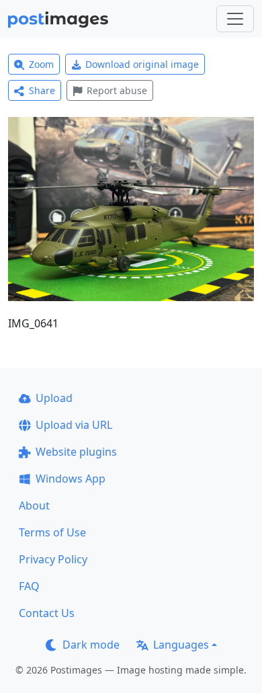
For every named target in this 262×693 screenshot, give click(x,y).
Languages (181, 644)
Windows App (70, 478)
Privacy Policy (53, 559)
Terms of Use (52, 532)
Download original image (142, 64)
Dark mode (91, 644)
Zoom (41, 64)
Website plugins (76, 451)
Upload (54, 398)
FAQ (29, 586)
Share (42, 90)
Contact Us (47, 613)
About (34, 505)
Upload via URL (74, 424)
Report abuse (117, 90)
